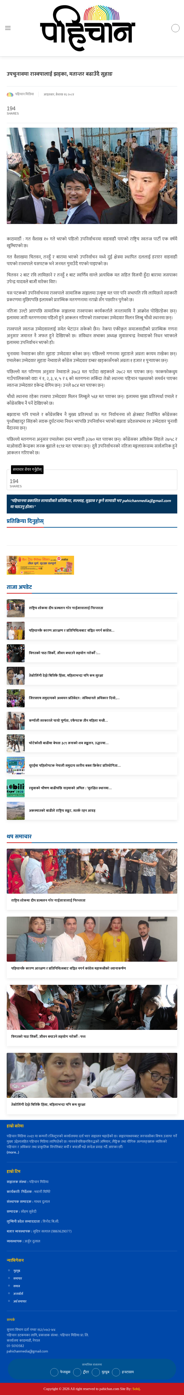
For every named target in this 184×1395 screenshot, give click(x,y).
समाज (16, 1286)
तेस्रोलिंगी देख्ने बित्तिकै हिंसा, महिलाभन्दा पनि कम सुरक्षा (48, 1105)
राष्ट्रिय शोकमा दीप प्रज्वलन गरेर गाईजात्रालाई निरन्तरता (48, 901)
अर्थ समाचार (19, 1301)
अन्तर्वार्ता (18, 1293)
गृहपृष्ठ (16, 1270)
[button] (7, 28)
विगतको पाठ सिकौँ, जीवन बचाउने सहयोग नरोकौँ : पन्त (48, 1037)
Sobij (136, 1389)
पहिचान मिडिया (24, 94)
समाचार (17, 1278)
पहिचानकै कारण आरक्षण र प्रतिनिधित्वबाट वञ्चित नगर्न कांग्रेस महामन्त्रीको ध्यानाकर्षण (68, 968)
